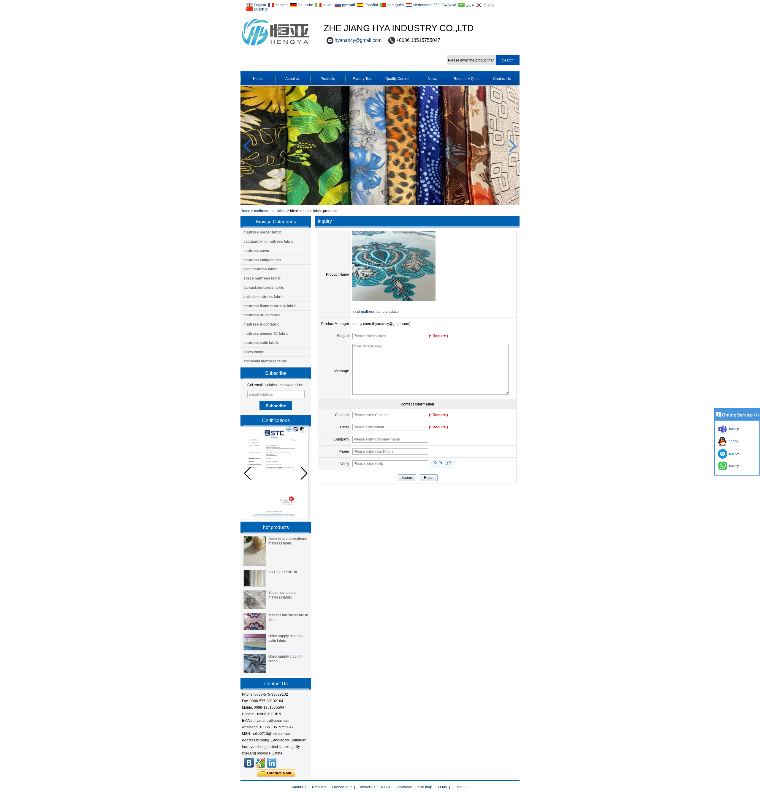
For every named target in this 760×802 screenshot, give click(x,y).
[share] (260, 763)
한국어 (488, 5)
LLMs (442, 787)
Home (258, 79)
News (432, 79)
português (395, 5)
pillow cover (253, 352)
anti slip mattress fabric (263, 297)
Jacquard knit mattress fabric (268, 241)
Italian (327, 5)
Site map (425, 787)
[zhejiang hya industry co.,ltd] (275, 46)
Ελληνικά (449, 5)
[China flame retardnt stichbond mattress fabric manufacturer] (254, 551)
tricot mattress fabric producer (376, 312)
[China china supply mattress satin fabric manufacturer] (254, 642)
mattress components (262, 260)
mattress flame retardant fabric (270, 306)
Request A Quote (467, 79)
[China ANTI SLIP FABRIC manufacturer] (254, 578)
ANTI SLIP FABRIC (283, 572)
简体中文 (261, 9)
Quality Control (397, 79)
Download (404, 787)
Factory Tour (363, 79)
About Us (292, 79)
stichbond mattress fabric (265, 361)
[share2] (271, 763)
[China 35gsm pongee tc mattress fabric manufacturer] (254, 599)
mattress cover (256, 251)
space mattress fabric (262, 278)
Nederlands (422, 5)
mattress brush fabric (261, 315)
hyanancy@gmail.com (358, 40)
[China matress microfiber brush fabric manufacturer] (254, 621)
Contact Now (276, 773)
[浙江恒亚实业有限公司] (249, 763)
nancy (732, 441)
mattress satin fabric (261, 343)
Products (328, 79)
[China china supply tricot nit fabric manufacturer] (254, 663)
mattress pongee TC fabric (266, 333)
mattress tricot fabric (270, 211)
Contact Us (502, 79)
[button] (513, 146)
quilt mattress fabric (260, 269)
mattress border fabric (262, 232)
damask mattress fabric (263, 287)
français (282, 5)
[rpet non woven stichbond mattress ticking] (380, 204)
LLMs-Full (460, 787)
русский (348, 5)
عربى (470, 5)
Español (371, 5)
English (260, 5)
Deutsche (305, 5)
